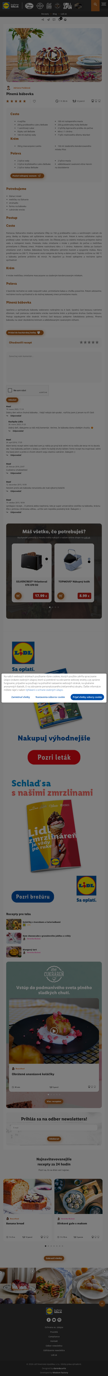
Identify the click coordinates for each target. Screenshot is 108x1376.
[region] (54, 688)
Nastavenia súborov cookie (50, 697)
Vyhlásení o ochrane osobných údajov (44, 689)
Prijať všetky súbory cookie (87, 697)
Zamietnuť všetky (20, 697)
